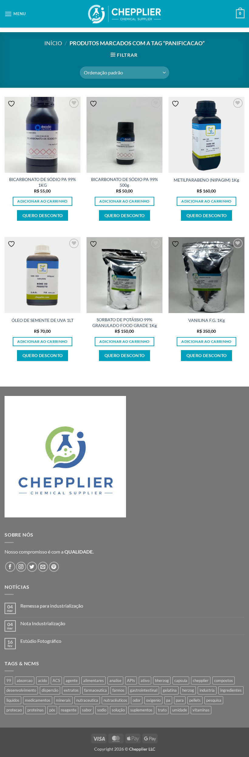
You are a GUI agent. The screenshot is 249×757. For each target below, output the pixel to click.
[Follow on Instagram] (21, 567)
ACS (56, 680)
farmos (118, 690)
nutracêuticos (115, 700)
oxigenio (153, 700)
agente (72, 680)
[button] (15, 13)
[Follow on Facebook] (10, 567)
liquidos (12, 700)
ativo (145, 680)
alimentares (93, 680)
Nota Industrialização (42, 623)
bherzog (162, 680)
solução (118, 710)
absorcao (24, 680)
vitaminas (201, 710)
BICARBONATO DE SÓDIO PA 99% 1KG (42, 182)
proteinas (35, 710)
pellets (195, 700)
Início (53, 43)
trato (162, 710)
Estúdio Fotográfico (40, 641)
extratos (71, 690)
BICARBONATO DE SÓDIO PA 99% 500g (124, 182)
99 (8, 680)
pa (168, 700)
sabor (87, 710)
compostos (223, 680)
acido (42, 680)
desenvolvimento (21, 690)
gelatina (170, 690)
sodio (101, 710)
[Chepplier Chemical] (124, 14)
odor (137, 700)
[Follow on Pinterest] (54, 567)
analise (115, 680)
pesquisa (213, 700)
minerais (63, 700)
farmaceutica (95, 690)
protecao (14, 710)
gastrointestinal (143, 690)
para (180, 700)
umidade (179, 710)
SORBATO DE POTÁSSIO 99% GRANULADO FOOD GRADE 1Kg (124, 322)
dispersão (50, 690)
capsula (180, 680)
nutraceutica (87, 700)
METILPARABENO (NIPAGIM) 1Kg (206, 179)
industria (207, 690)
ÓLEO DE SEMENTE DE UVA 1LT (42, 320)
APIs (131, 680)
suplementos (141, 710)
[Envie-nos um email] (43, 567)
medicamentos (37, 700)
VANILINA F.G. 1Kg (206, 320)
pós (52, 710)
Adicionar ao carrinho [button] (42, 201)
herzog (188, 690)
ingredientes (231, 690)
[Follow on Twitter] (32, 567)
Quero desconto (42, 215)
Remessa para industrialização (51, 606)
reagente (69, 710)
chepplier (201, 680)
